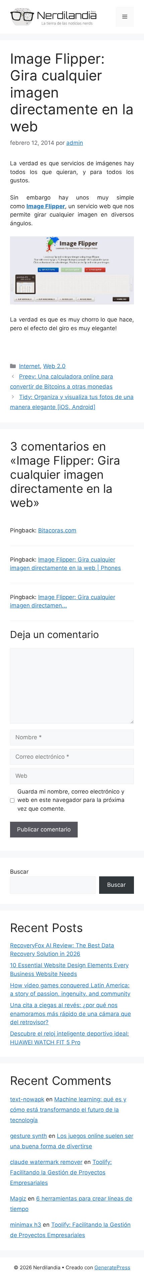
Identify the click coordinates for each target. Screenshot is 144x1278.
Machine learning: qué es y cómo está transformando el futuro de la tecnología (68, 1109)
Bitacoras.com (57, 530)
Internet (29, 366)
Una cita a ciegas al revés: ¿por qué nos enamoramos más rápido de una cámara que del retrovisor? (70, 1014)
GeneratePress (112, 1267)
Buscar (19, 871)
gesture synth (28, 1135)
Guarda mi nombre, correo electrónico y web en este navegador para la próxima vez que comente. (71, 800)
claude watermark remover (46, 1162)
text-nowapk (27, 1099)
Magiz (18, 1198)
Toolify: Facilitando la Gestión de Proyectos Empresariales (61, 1172)
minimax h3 (25, 1224)
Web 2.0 (54, 366)
